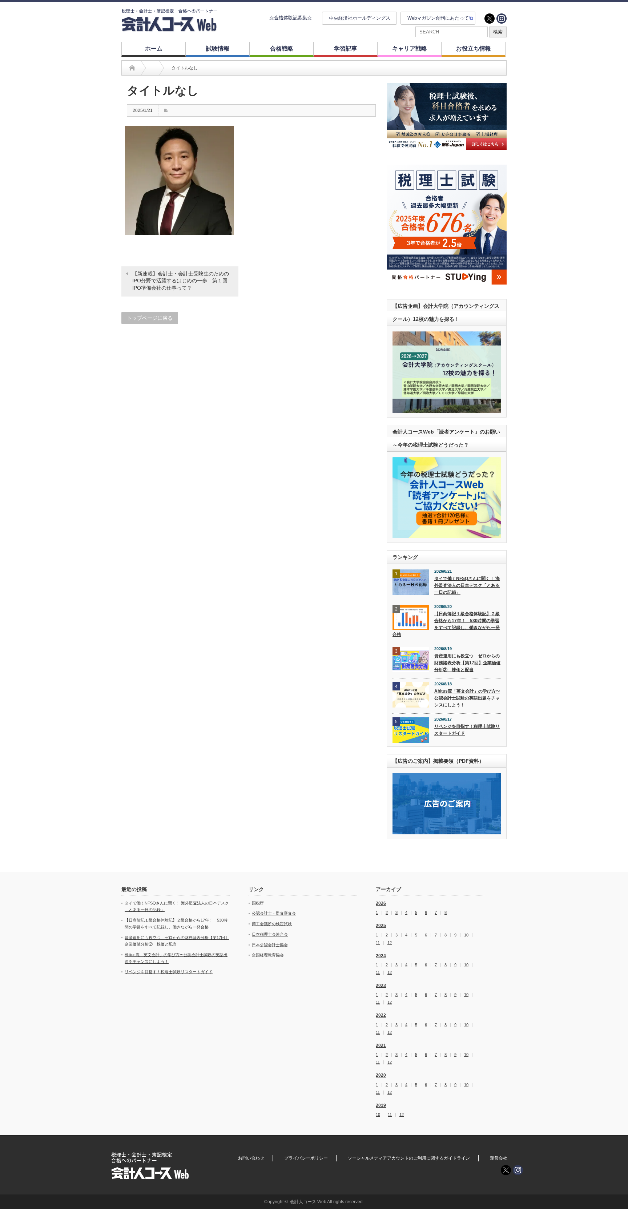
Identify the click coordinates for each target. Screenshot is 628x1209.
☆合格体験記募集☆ (290, 17)
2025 (381, 925)
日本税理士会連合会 (270, 934)
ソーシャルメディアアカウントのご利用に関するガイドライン (409, 1158)
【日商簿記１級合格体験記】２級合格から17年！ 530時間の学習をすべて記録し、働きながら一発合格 (446, 624)
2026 (381, 903)
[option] (447, 116)
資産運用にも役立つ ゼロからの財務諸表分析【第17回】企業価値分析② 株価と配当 (467, 662)
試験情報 (217, 48)
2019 (381, 1105)
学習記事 (345, 48)
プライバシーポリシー (306, 1158)
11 (378, 943)
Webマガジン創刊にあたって (438, 18)
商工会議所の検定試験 (272, 924)
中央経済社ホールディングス (359, 18)
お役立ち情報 (473, 48)
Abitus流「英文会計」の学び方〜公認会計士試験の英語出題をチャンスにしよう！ (467, 698)
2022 (381, 1015)
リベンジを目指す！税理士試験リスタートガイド (467, 730)
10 (466, 935)
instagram (501, 18)
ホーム (153, 48)
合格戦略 (281, 48)
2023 (381, 985)
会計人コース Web (308, 1201)
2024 (381, 955)
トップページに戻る (150, 318)
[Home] (132, 68)
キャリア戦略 (409, 48)
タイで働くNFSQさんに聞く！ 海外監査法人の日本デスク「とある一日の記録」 (467, 585)
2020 (381, 1075)
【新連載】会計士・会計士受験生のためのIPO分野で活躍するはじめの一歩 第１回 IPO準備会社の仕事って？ (182, 281)
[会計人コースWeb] (169, 28)
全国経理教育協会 (268, 955)
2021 (381, 1045)
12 (389, 943)
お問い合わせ (251, 1158)
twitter (489, 18)
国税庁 (258, 903)
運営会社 (498, 1158)
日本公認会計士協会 (270, 945)
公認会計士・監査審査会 (274, 913)
